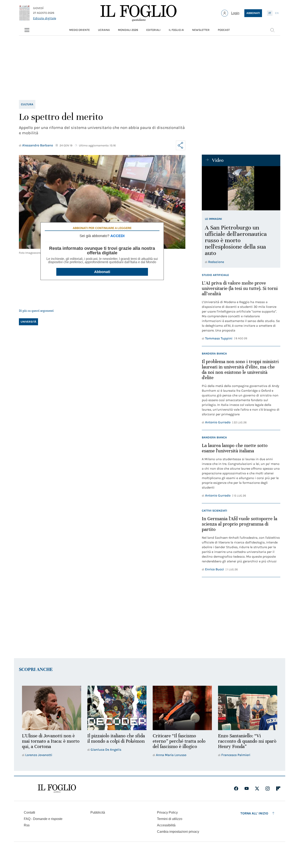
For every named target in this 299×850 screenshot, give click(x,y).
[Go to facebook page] (236, 788)
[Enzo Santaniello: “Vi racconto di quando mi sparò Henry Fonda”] (247, 708)
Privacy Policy (167, 812)
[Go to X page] (257, 788)
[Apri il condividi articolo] (180, 145)
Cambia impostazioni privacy (178, 831)
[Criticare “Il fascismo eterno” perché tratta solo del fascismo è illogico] (182, 708)
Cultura (27, 104)
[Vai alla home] (138, 13)
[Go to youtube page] (247, 788)
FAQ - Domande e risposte (43, 819)
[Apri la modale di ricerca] (272, 30)
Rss (27, 825)
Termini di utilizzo (169, 819)
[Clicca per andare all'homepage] (57, 788)
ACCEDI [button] (117, 236)
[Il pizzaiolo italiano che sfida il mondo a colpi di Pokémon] (117, 708)
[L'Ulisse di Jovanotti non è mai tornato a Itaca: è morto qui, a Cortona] (51, 708)
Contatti (29, 812)
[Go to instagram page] (268, 788)
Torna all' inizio (254, 813)
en (277, 13)
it (270, 13)
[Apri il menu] (27, 30)
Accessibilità (166, 825)
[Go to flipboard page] (278, 788)
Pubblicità (97, 812)
